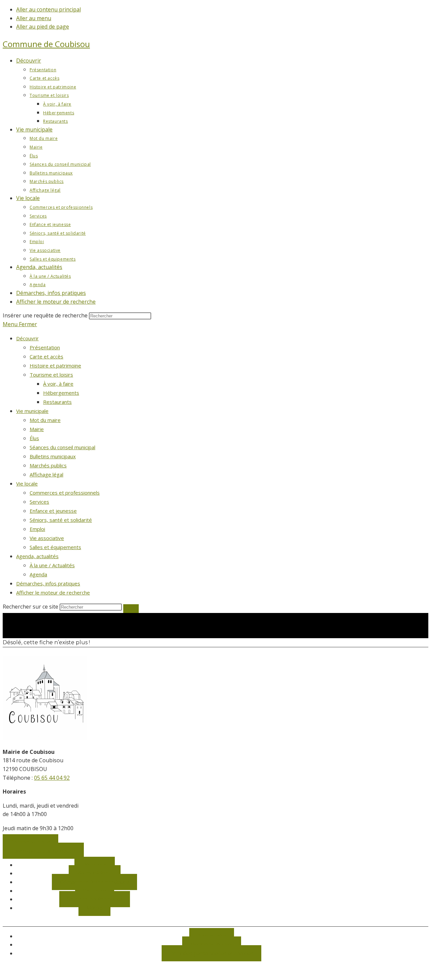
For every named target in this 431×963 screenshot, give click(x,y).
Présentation (45, 347)
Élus (34, 438)
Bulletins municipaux (53, 456)
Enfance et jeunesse (53, 510)
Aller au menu (33, 18)
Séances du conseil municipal (62, 447)
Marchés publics (48, 465)
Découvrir (27, 338)
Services (39, 501)
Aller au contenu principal (48, 9)
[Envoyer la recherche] (131, 608)
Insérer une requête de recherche (45, 315)
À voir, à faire (58, 383)
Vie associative (47, 538)
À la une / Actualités (52, 565)
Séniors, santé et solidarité (61, 519)
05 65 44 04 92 (52, 777)
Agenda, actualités (37, 556)
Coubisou (46, 43)
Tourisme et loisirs (51, 374)
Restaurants (57, 401)
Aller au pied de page (42, 26)
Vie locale (27, 483)
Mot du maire (45, 420)
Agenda (38, 574)
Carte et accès (46, 356)
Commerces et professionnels (65, 492)
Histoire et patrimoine (55, 365)
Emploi (37, 529)
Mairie (37, 429)
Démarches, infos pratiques (48, 583)
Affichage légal (46, 474)
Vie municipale (32, 411)
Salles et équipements (55, 547)
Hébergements (61, 392)
